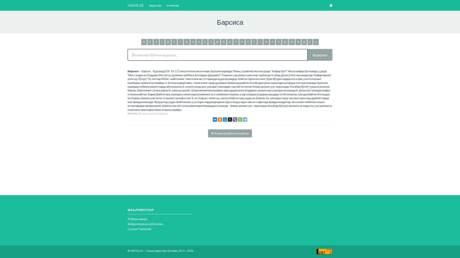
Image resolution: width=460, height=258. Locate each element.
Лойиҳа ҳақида (137, 219)
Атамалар (173, 5)
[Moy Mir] (225, 119)
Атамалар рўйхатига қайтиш (231, 133)
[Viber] (235, 119)
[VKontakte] (215, 119)
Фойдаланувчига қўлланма (145, 224)
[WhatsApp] (240, 119)
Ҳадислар (155, 5)
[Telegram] (245, 119)
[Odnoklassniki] (220, 119)
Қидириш (320, 55)
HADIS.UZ (136, 5)
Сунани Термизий (139, 229)
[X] (230, 119)
